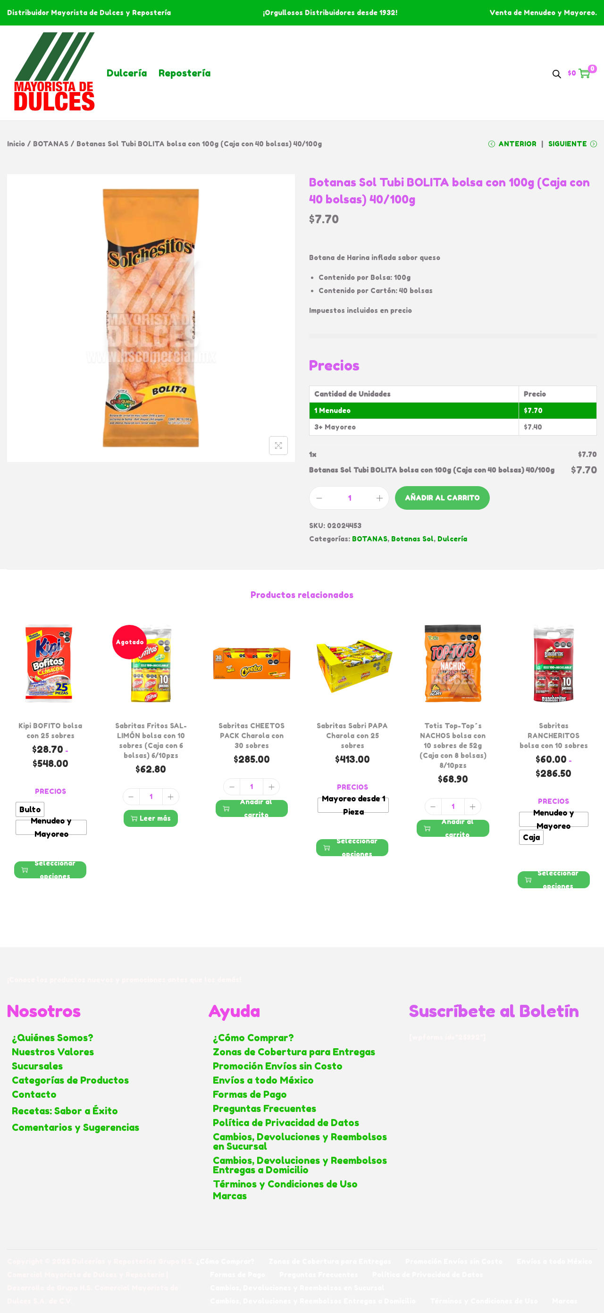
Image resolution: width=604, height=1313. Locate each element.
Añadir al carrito (442, 498)
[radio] (30, 809)
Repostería (184, 73)
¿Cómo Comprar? (253, 1038)
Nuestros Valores (53, 1052)
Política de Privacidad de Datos (286, 1123)
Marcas (230, 1196)
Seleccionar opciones (55, 869)
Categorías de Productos (70, 1080)
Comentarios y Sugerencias (75, 1127)
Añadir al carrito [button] (256, 808)
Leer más (155, 818)
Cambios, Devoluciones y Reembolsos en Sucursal (300, 1141)
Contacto (34, 1094)
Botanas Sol (412, 539)
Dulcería (127, 73)
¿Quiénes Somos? (52, 1038)
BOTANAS (50, 144)
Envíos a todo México (263, 1080)
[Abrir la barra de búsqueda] (556, 72)
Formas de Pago (250, 1094)
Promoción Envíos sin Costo (278, 1066)
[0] (584, 73)
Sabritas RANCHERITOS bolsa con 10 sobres (554, 735)
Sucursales (37, 1066)
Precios (50, 791)
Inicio (16, 144)
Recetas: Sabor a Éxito (65, 1111)
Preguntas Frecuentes (264, 1108)
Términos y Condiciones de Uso (285, 1184)
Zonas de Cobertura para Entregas (294, 1052)
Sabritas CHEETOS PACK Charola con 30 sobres (251, 735)
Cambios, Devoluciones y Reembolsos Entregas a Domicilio (300, 1165)
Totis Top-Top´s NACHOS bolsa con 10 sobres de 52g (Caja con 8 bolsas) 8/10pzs (453, 745)
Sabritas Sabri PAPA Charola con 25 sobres (352, 735)
